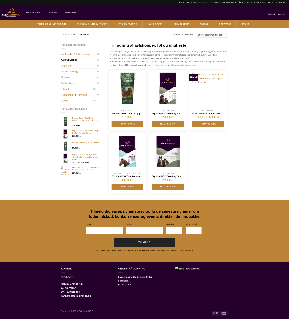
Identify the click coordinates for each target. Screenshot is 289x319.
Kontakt (53, 12)
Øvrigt (245, 24)
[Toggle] (98, 89)
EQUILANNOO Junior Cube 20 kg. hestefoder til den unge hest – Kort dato (208, 113)
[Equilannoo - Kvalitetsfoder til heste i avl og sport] (11, 12)
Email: (89, 224)
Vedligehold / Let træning (51, 24)
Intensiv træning (127, 24)
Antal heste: (192, 224)
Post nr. (170, 224)
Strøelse (65, 77)
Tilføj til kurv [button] (127, 124)
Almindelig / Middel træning (92, 24)
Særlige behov (181, 24)
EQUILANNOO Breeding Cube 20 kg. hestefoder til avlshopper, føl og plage (168, 176)
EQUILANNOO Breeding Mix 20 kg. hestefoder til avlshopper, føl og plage (168, 113)
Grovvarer (225, 24)
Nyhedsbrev (70, 12)
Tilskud (204, 24)
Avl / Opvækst (155, 24)
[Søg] (81, 12)
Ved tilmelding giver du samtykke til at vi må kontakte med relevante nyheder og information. (144, 251)
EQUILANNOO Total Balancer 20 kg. (127, 176)
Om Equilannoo (33, 12)
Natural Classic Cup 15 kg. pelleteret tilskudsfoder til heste (127, 113)
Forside (65, 34)
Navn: (129, 224)
